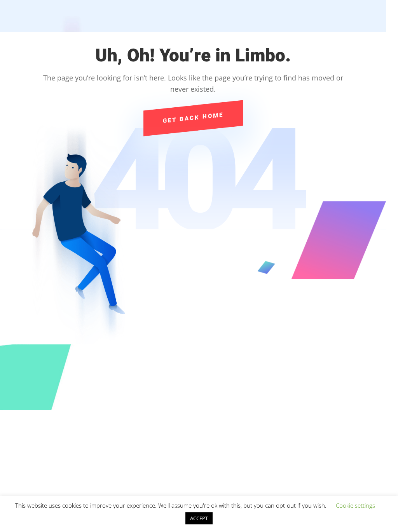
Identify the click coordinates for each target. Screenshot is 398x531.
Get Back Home (193, 117)
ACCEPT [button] (199, 518)
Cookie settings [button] (355, 505)
